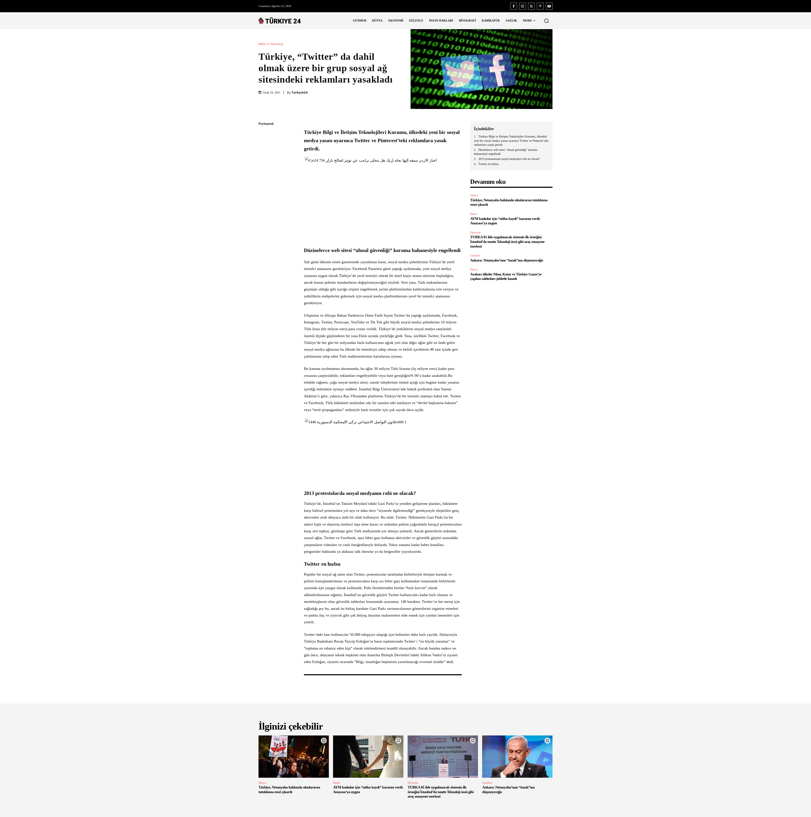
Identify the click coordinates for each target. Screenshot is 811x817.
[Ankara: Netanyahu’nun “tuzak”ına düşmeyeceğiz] (517, 756)
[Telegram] (263, 183)
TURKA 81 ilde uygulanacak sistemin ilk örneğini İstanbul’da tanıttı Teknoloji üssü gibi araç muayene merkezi (507, 241)
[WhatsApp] (263, 163)
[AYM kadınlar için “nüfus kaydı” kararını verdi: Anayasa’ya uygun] (368, 756)
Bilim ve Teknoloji (271, 44)
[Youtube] (549, 6)
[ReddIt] (263, 173)
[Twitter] (531, 6)
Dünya (474, 195)
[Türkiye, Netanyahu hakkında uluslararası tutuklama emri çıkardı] (294, 756)
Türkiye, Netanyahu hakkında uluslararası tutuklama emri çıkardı (289, 789)
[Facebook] (513, 6)
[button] (546, 21)
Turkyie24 (299, 92)
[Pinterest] (540, 6)
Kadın (473, 213)
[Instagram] (522, 6)
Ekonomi (475, 232)
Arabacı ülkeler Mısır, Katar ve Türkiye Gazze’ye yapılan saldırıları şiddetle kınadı (506, 276)
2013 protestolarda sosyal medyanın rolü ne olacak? (509, 159)
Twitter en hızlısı (488, 164)
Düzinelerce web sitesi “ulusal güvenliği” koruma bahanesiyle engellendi (505, 152)
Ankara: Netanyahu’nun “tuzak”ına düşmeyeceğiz (506, 260)
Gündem (475, 255)
